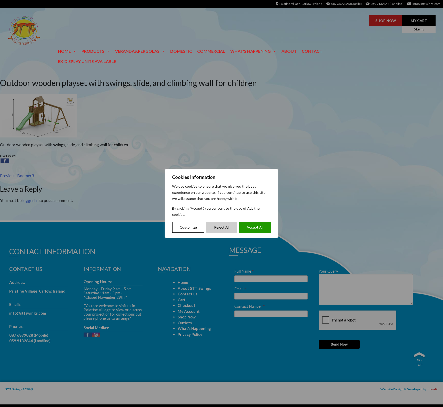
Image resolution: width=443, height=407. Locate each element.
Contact (312, 51)
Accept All (255, 227)
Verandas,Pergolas (137, 51)
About (289, 51)
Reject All (221, 227)
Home (64, 51)
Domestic (181, 51)
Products (93, 51)
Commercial (211, 51)
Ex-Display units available (87, 61)
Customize (188, 227)
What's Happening (250, 51)
